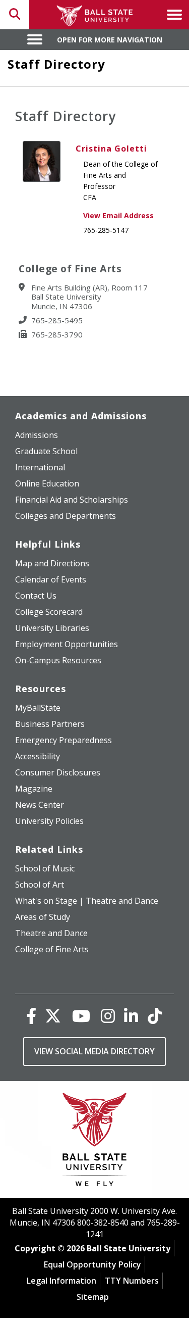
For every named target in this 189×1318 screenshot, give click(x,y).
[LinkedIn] (131, 1016)
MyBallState (37, 707)
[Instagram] (108, 1016)
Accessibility (37, 756)
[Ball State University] (94, 1142)
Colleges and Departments (65, 515)
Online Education (47, 483)
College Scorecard (49, 611)
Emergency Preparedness (63, 740)
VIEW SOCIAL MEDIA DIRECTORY (94, 1051)
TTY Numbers (132, 1280)
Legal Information (61, 1280)
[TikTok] (155, 1016)
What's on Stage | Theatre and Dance (86, 900)
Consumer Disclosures (57, 772)
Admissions (36, 435)
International (40, 467)
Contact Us (35, 595)
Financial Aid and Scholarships (71, 499)
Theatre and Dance (51, 933)
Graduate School (46, 451)
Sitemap (93, 1296)
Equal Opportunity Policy (92, 1264)
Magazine (33, 788)
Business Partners (50, 723)
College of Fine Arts (52, 949)
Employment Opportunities (66, 644)
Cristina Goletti (111, 148)
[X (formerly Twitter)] (53, 1016)
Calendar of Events (50, 579)
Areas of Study (42, 916)
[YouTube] (81, 1016)
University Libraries (52, 627)
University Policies (49, 820)
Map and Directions (52, 563)
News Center (39, 804)
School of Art (39, 884)
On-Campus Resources (58, 660)
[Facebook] (31, 1016)
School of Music (45, 868)
